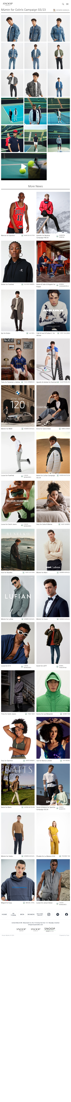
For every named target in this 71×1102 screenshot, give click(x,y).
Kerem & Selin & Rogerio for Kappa (45, 285)
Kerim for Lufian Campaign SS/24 (45, 477)
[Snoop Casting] (21, 929)
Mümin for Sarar (42, 619)
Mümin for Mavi (41, 572)
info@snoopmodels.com (35, 924)
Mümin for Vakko (7, 856)
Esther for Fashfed (7, 284)
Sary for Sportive (7, 761)
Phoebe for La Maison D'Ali (45, 856)
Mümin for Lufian (7, 619)
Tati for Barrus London (44, 761)
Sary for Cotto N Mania (44, 524)
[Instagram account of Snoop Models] (49, 914)
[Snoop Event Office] (50, 929)
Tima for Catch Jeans (8, 714)
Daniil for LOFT (41, 666)
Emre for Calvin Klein (43, 429)
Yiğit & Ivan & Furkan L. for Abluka (45, 334)
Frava (67, 935)
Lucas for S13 (6, 666)
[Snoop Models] (35, 929)
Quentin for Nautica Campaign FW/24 (43, 237)
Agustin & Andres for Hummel (46, 382)
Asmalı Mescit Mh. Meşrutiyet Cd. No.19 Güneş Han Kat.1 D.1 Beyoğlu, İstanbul (35, 923)
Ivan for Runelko (6, 572)
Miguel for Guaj (6, 903)
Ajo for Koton (5, 333)
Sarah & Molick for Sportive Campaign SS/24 (45, 808)
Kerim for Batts (6, 807)
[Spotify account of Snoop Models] (57, 914)
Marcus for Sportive (8, 235)
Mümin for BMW (6, 429)
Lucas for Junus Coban (44, 903)
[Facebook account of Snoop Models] (66, 914)
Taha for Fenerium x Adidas (10, 382)
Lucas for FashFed (7, 475)
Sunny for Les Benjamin (44, 714)
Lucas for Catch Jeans (9, 524)
